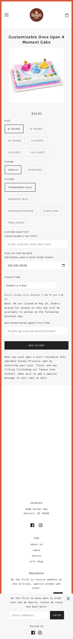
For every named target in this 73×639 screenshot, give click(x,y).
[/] (36, 14)
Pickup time (12, 277)
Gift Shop (36, 561)
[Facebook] (33, 632)
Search (36, 555)
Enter (57, 615)
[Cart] (67, 15)
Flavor (9, 161)
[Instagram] (39, 632)
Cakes (36, 550)
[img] (32, 525)
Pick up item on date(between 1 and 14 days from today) (29, 255)
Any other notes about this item (27, 323)
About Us (36, 544)
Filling (9, 179)
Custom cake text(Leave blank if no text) (20, 234)
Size (7, 120)
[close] (68, 598)
